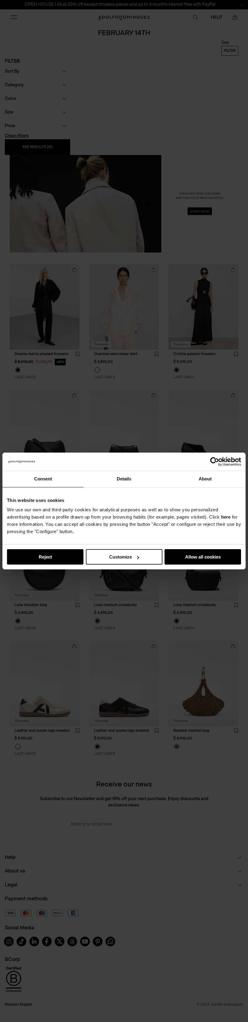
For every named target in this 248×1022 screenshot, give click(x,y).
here (225, 516)
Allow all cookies (203, 556)
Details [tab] (124, 478)
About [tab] (205, 478)
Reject (45, 556)
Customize (120, 556)
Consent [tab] (43, 478)
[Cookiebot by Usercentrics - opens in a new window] (214, 461)
